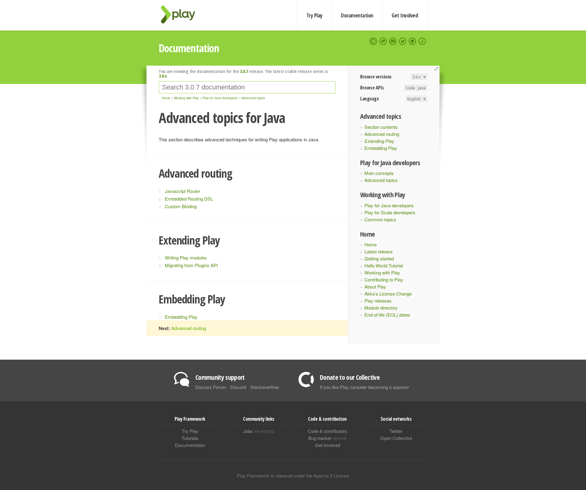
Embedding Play (380, 148)
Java (422, 88)
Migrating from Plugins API (191, 265)
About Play (375, 286)
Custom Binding (181, 206)
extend (437, 69)
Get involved (327, 445)
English (414, 99)
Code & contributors (327, 431)
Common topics (380, 219)
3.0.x (416, 77)
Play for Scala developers (389, 212)
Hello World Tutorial (383, 265)
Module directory (381, 307)
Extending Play (379, 141)
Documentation (357, 15)
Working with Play (382, 272)
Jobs (259, 431)
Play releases (378, 300)
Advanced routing (381, 134)
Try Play (314, 15)
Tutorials (190, 438)
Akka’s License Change (388, 293)
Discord (238, 387)
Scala (410, 88)
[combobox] (247, 87)
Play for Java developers (389, 205)
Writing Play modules (186, 257)
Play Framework (181, 14)
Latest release (378, 251)
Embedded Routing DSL (189, 198)
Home (370, 244)
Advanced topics (381, 180)
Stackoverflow (264, 387)
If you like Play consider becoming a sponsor (364, 387)
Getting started (379, 258)
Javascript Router (182, 191)
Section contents (381, 127)
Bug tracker (327, 438)
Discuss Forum (210, 387)
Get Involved (405, 15)
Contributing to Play (383, 279)
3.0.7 (244, 71)
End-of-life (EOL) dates (387, 314)
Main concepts (379, 173)
